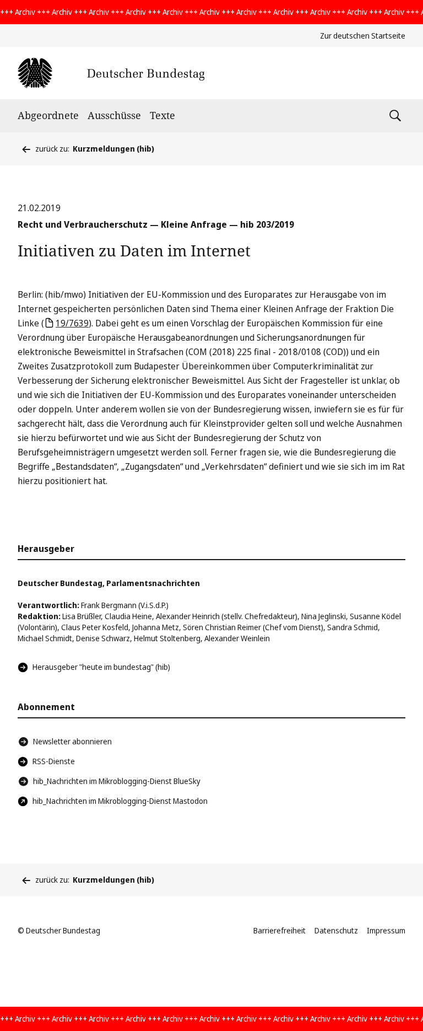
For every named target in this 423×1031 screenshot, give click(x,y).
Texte (162, 115)
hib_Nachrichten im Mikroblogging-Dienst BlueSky (116, 781)
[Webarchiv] (111, 73)
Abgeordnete (48, 115)
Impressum (386, 930)
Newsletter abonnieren (72, 741)
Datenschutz (336, 930)
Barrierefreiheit (279, 930)
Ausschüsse (114, 115)
